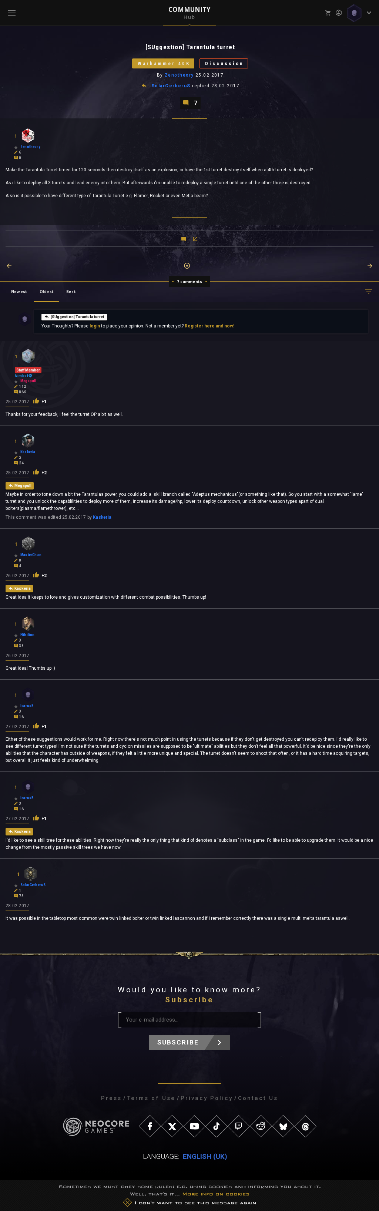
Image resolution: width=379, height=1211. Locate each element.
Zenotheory (179, 75)
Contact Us (258, 1098)
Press (111, 1098)
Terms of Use (151, 1098)
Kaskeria (102, 517)
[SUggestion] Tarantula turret (77, 317)
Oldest (47, 291)
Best (71, 291)
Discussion (224, 63)
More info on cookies (215, 1194)
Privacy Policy (207, 1098)
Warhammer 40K (164, 63)
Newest (19, 291)
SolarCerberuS (171, 85)
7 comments (189, 281)
